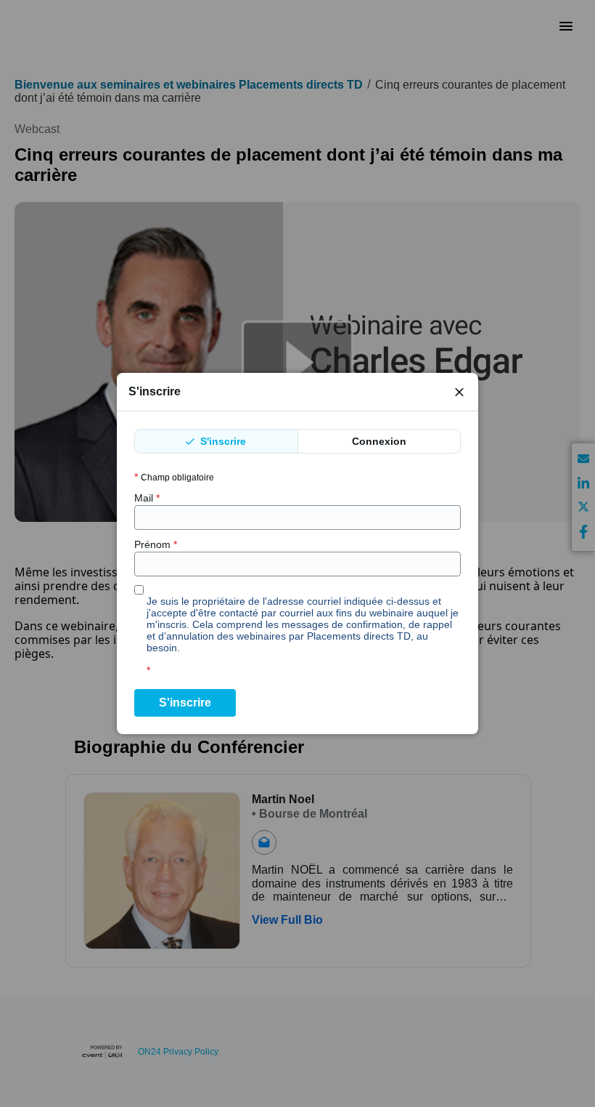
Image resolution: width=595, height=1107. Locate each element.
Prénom (155, 544)
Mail (147, 498)
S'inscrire (221, 441)
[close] (459, 392)
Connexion (379, 441)
